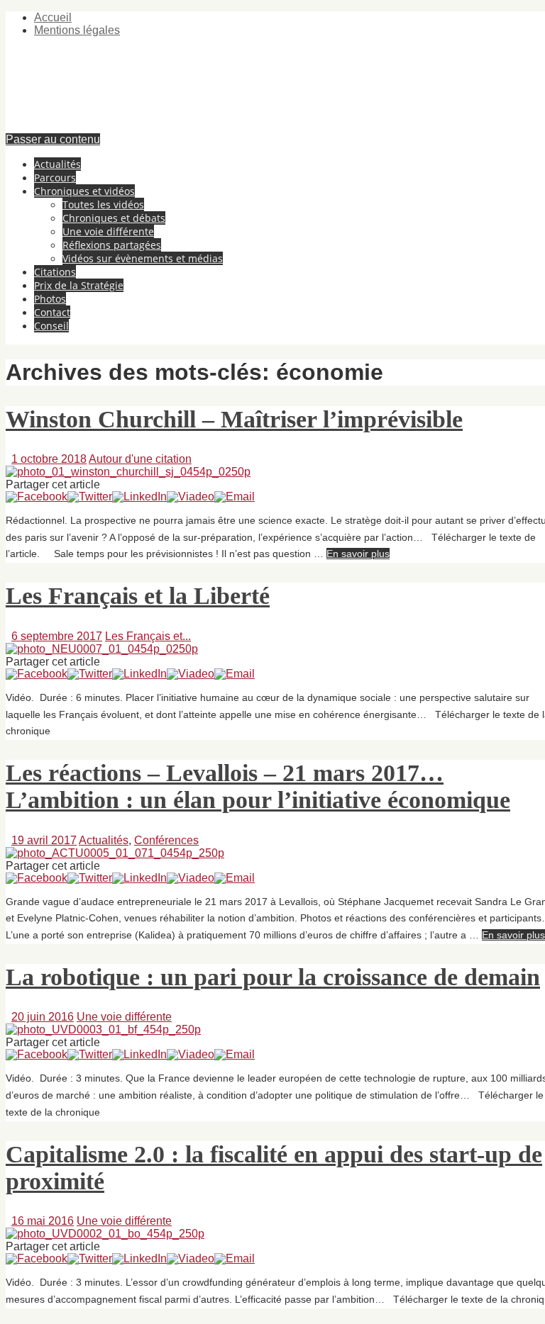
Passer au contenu (53, 139)
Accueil (53, 17)
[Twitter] (89, 496)
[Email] (234, 496)
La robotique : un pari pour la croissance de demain (273, 977)
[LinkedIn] (139, 496)
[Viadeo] (190, 496)
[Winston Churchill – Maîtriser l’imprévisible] (128, 472)
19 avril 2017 (44, 840)
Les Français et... (148, 636)
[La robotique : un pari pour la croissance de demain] (103, 1029)
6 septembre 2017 (56, 636)
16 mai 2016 (42, 1221)
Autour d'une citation (140, 459)
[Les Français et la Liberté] (102, 649)
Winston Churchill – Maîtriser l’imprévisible (234, 419)
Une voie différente (124, 1017)
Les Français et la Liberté (138, 596)
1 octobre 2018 (49, 459)
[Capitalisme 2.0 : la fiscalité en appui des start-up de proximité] (105, 1234)
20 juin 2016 (42, 1017)
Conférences (166, 840)
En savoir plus (358, 553)
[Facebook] (36, 496)
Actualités (103, 840)
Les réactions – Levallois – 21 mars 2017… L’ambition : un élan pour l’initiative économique (258, 786)
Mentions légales (77, 30)
